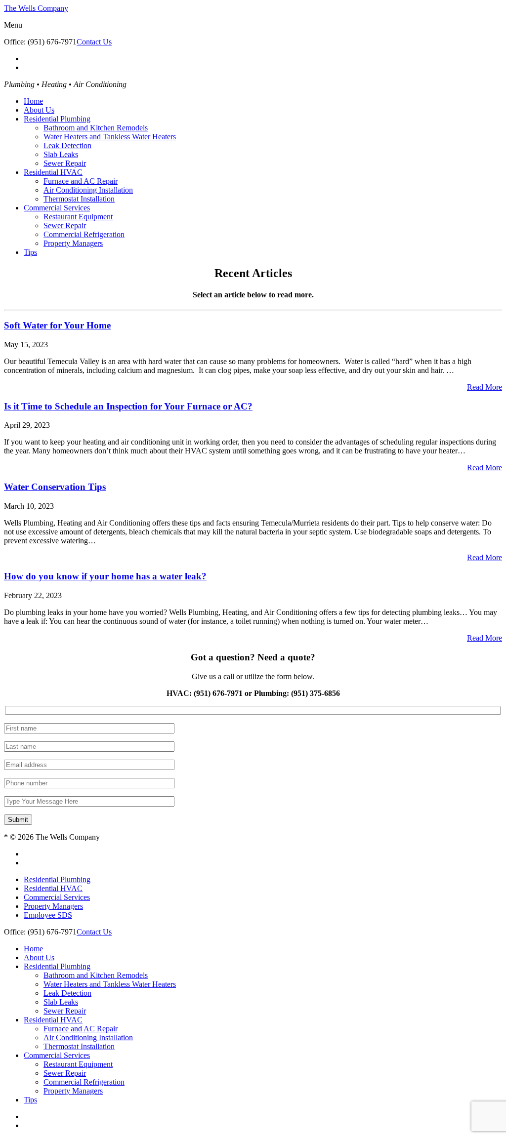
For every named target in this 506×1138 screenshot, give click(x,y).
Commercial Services (57, 207)
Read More (484, 387)
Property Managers (73, 243)
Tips (30, 252)
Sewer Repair (64, 163)
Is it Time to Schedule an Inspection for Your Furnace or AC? (128, 406)
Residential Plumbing (57, 119)
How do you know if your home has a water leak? (105, 576)
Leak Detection (67, 145)
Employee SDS (48, 915)
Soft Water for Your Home (57, 325)
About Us (39, 110)
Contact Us (94, 42)
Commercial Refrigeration (84, 234)
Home (33, 101)
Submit (18, 819)
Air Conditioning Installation (88, 190)
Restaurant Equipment (78, 216)
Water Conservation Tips (55, 487)
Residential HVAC (53, 172)
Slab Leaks (60, 154)
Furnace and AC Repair (80, 181)
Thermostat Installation (79, 199)
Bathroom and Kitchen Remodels (95, 127)
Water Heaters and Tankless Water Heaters (109, 136)
